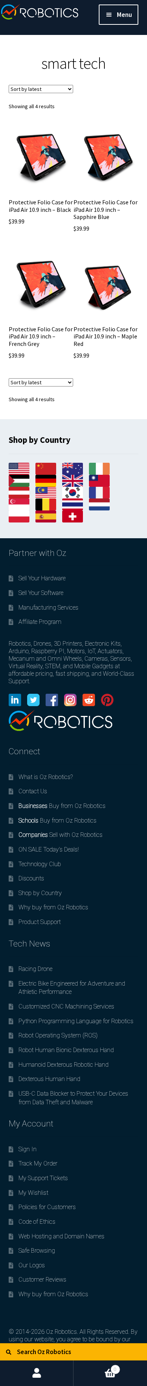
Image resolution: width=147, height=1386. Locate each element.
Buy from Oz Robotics (62, 805)
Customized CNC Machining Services (66, 1006)
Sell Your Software (40, 592)
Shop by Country (40, 893)
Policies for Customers (47, 1207)
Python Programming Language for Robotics (75, 1021)
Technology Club (39, 864)
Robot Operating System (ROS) (58, 1035)
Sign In (27, 1149)
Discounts (31, 878)
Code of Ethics (36, 1221)
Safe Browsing (36, 1250)
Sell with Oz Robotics (60, 834)
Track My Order (37, 1163)
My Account (37, 1373)
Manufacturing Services (48, 607)
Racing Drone (35, 968)
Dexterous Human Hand (49, 1079)
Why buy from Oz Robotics (53, 907)
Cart (95, 1366)
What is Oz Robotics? (45, 777)
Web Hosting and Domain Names (61, 1236)
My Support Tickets (43, 1178)
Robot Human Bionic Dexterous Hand (66, 1050)
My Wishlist (33, 1192)
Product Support (39, 922)
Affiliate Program (39, 621)
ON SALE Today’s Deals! (48, 849)
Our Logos (31, 1265)
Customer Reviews (42, 1279)
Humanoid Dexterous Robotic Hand (63, 1064)
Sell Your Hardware (42, 578)
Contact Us (32, 791)
